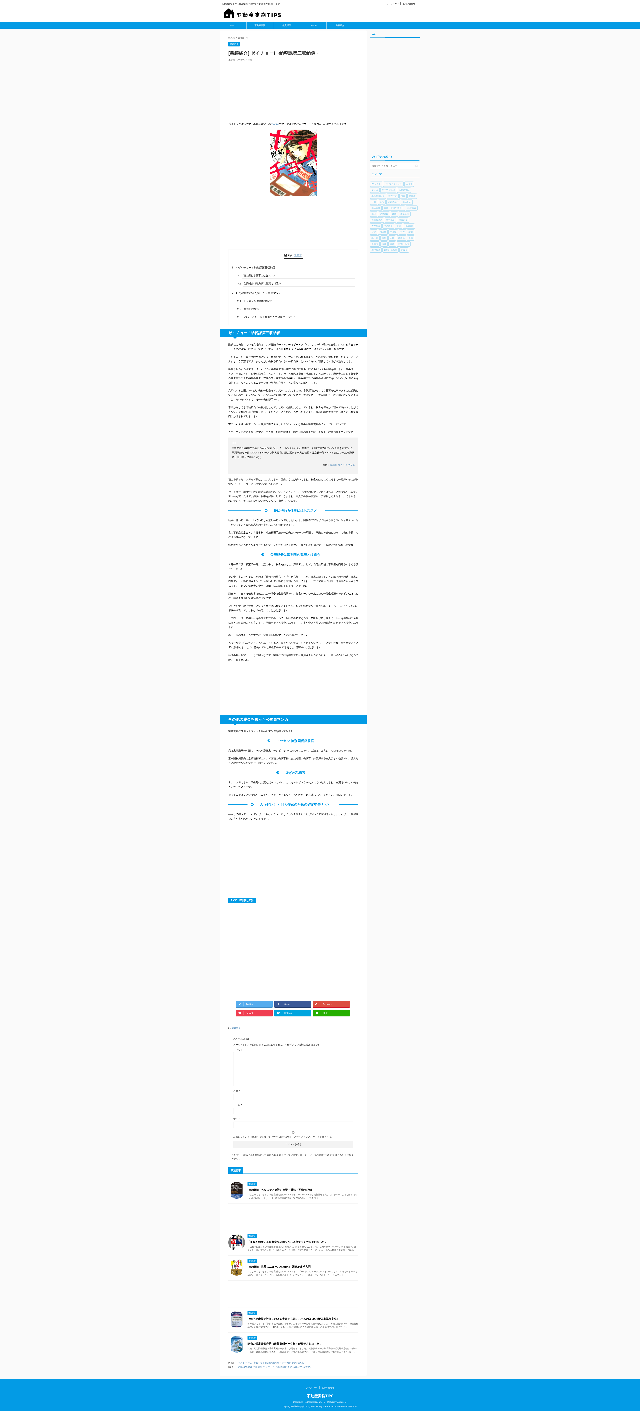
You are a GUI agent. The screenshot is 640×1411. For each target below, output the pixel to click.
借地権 (412, 196)
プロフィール (393, 3)
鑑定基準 (376, 250)
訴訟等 (375, 238)
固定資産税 (393, 202)
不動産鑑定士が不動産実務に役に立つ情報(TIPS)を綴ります (320, 1402)
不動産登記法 (378, 196)
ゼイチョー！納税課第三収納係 (256, 267)
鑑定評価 (286, 25)
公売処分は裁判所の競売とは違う (262, 283)
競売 (402, 232)
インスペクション (393, 184)
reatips (275, 124)
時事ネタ (403, 220)
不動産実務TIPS (320, 1396)
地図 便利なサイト (394, 208)
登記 (374, 232)
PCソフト (376, 184)
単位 (382, 202)
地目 (374, 214)
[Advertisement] (293, 90)
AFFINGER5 (351, 1406)
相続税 (383, 232)
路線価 (401, 238)
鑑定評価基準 (390, 250)
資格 (384, 238)
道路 (392, 244)
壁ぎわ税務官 (251, 308)
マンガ (375, 190)
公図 (374, 202)
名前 (236, 1091)
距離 (392, 238)
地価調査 (376, 208)
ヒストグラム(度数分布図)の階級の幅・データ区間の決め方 (271, 1362)
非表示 (298, 255)
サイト (236, 1118)
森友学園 (376, 226)
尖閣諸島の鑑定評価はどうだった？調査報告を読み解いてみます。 (275, 1367)
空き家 (393, 232)
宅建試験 (384, 214)
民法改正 (388, 226)
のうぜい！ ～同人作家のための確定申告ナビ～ (271, 316)
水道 (398, 226)
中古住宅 (392, 196)
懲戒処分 (390, 220)
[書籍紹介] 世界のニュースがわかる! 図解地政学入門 (279, 1266)
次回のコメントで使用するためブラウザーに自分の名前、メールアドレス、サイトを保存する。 (283, 1136)
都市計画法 (403, 244)
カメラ (409, 184)
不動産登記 (404, 190)
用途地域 (409, 226)
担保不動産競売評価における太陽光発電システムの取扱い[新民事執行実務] (293, 1318)
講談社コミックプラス (342, 465)
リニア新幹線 (388, 190)
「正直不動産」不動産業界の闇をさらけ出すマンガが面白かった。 (288, 1241)
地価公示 (406, 202)
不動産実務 (259, 25)
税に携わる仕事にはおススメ (259, 275)
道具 (384, 244)
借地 (403, 196)
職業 (410, 232)
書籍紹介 (340, 25)
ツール (313, 25)
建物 (394, 214)
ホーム (233, 25)
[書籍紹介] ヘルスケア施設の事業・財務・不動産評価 (280, 1189)
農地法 (375, 244)
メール (237, 1104)
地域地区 (411, 208)
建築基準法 (377, 220)
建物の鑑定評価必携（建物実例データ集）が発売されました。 (285, 1343)
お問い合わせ (409, 3)
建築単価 (404, 214)
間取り (404, 250)
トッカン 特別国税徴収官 (258, 300)
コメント (238, 1050)
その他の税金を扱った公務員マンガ (260, 293)
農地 (410, 238)
